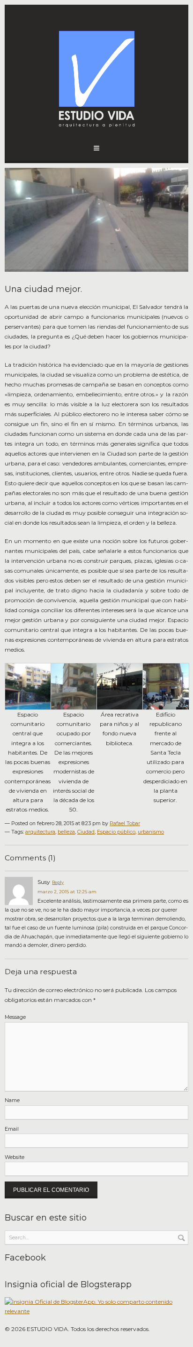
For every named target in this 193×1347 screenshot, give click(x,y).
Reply (58, 882)
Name (12, 1100)
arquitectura (40, 832)
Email (12, 1129)
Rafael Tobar (125, 823)
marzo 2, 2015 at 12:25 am (66, 891)
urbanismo (151, 832)
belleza (66, 832)
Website (14, 1157)
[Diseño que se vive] (96, 75)
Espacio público (116, 832)
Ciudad (86, 832)
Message (15, 1017)
